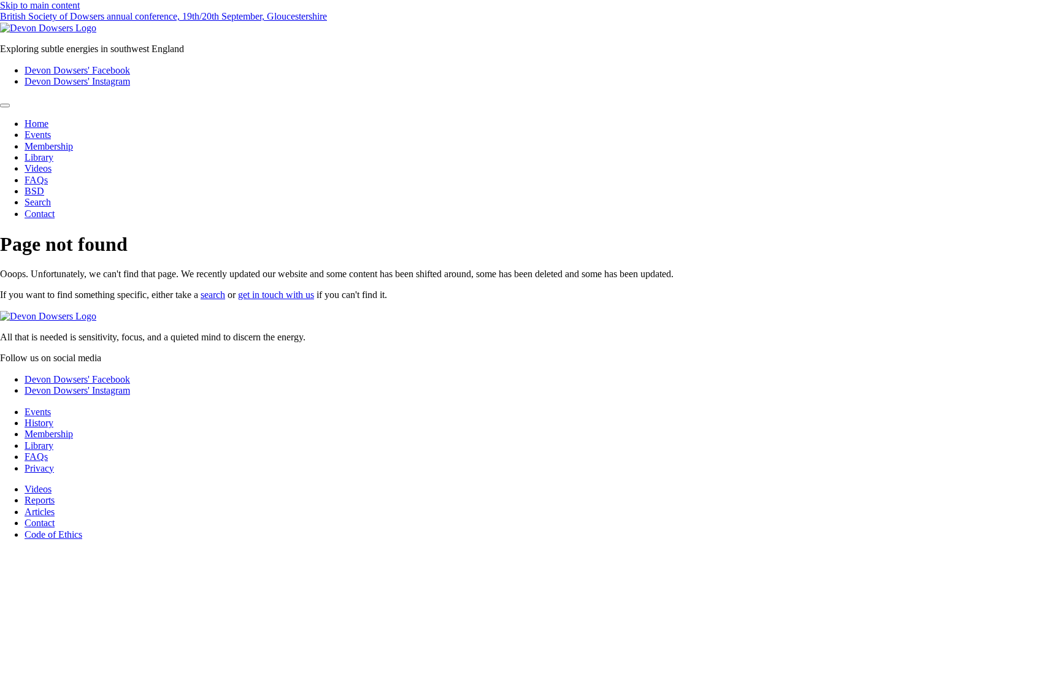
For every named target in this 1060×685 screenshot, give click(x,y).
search (213, 294)
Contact (40, 214)
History (39, 423)
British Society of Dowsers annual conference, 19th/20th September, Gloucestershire (163, 16)
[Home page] (48, 28)
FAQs (36, 180)
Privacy (39, 468)
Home (36, 123)
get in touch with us (276, 294)
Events (38, 134)
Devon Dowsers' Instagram (77, 81)
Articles (40, 512)
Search (38, 202)
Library (39, 157)
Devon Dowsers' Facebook (77, 70)
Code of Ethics (53, 534)
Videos (38, 168)
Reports (40, 500)
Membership (49, 146)
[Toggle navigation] (5, 105)
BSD (34, 191)
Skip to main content (40, 5)
